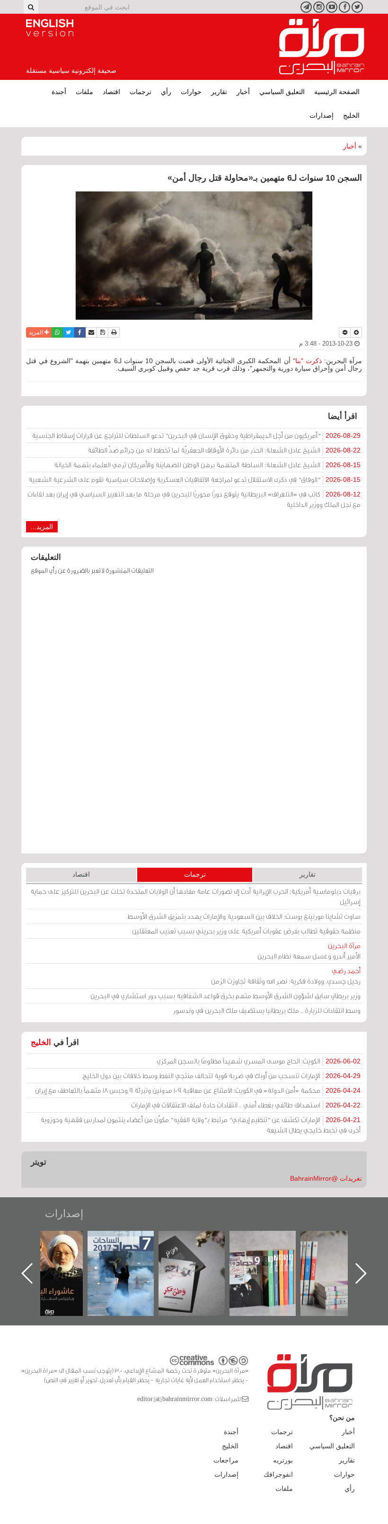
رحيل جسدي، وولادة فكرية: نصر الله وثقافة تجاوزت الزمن (286, 976)
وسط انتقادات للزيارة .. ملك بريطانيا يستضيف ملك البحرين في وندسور (267, 1010)
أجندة (59, 92)
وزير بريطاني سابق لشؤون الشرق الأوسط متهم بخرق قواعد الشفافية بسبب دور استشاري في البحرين (225, 996)
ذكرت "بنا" (306, 361)
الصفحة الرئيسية (337, 92)
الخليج (351, 115)
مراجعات (225, 1460)
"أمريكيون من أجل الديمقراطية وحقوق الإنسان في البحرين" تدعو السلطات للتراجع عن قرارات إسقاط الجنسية (196, 435)
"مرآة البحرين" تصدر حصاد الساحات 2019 (343, 1252)
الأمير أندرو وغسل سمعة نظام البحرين (309, 951)
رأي (166, 92)
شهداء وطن (59, 1241)
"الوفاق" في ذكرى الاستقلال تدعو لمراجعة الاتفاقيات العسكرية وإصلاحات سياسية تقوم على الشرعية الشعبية (194, 479)
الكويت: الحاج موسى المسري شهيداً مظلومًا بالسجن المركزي (259, 1061)
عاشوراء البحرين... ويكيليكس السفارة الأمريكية (130, 1252)
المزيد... (42, 527)
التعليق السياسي (282, 92)
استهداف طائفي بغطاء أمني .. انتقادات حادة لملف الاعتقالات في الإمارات (246, 1105)
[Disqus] (194, 719)
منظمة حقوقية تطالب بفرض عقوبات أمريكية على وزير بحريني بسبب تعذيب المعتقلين (246, 931)
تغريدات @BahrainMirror (326, 1178)
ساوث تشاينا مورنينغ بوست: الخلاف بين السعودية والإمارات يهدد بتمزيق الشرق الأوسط (244, 916)
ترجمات (140, 92)
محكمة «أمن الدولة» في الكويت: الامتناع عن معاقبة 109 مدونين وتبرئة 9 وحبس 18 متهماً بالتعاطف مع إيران (198, 1090)
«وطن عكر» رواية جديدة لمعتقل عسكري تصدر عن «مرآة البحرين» (272, 1258)
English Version (49, 27)
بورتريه (283, 1460)
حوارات (191, 92)
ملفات (84, 92)
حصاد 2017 (201, 1241)
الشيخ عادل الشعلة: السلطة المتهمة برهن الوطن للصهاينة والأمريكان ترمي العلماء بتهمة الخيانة (207, 465)
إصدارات (321, 115)
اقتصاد (111, 92)
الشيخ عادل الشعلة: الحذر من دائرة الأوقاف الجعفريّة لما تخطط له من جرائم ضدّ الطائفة (224, 450)
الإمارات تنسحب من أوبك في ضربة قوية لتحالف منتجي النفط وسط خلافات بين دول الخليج (221, 1075)
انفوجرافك (278, 1474)
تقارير (219, 92)
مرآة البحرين (321, 46)
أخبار (243, 92)
